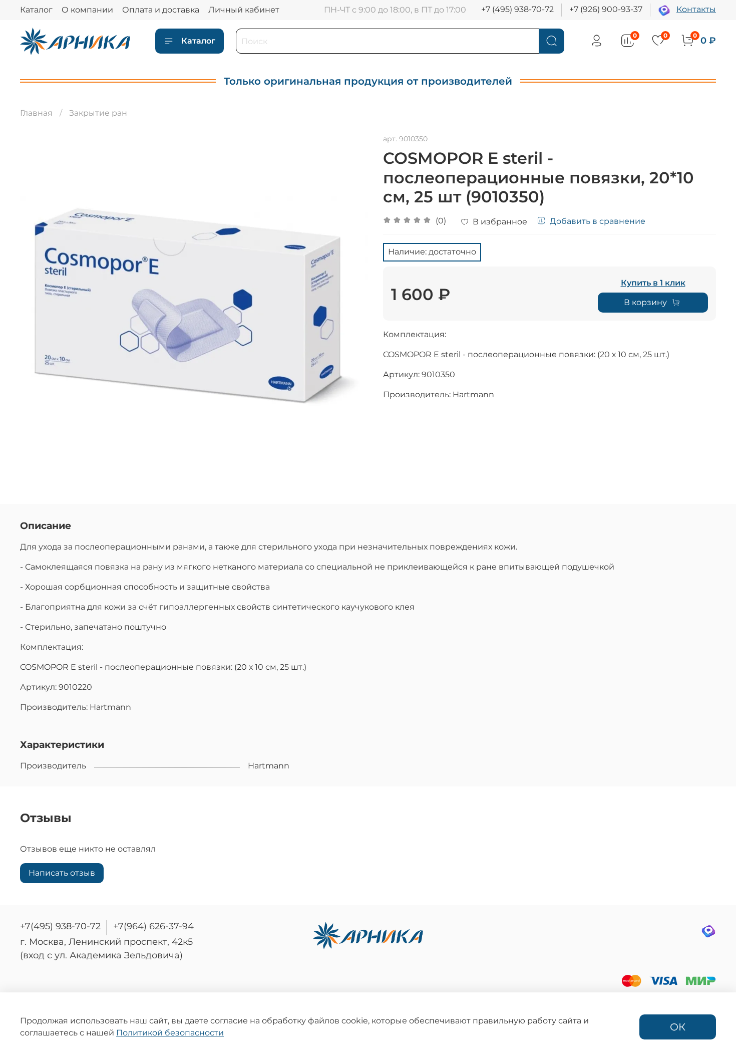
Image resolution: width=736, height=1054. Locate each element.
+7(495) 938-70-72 (60, 926)
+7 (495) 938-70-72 (517, 9)
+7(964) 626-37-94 (153, 926)
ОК (677, 1027)
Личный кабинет (243, 10)
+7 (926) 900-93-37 (605, 9)
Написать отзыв (62, 873)
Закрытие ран (98, 113)
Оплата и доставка (160, 10)
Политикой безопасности (170, 1032)
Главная (36, 113)
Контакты (696, 9)
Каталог (36, 10)
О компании (87, 10)
